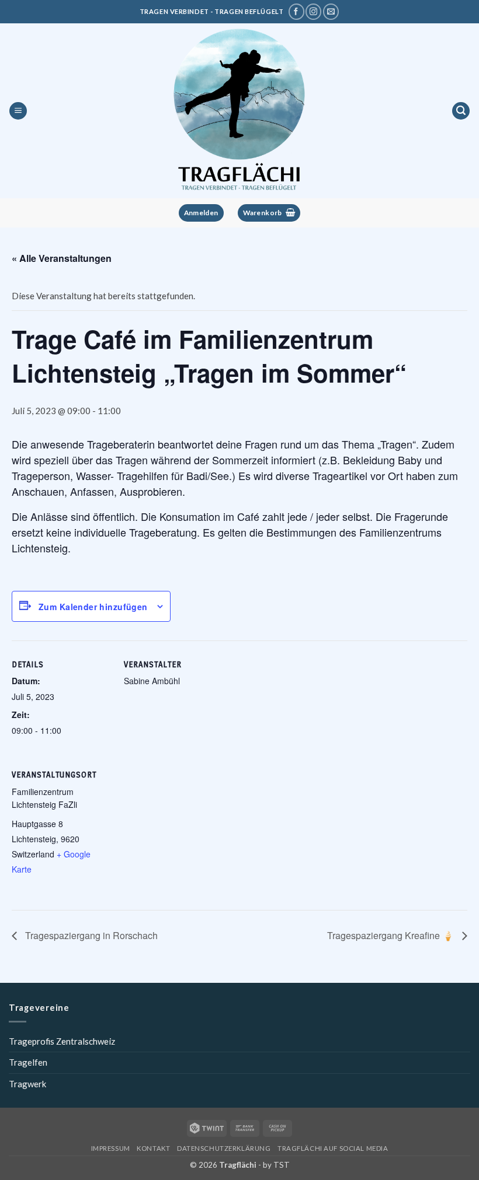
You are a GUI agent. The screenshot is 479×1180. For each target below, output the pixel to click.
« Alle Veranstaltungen (62, 258)
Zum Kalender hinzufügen (93, 606)
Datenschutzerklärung (223, 1148)
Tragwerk (27, 1084)
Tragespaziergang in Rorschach (90, 935)
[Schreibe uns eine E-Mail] (331, 11)
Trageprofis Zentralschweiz (62, 1041)
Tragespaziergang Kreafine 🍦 (391, 935)
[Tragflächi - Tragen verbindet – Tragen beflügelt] (239, 110)
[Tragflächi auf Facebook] (296, 11)
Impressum (110, 1148)
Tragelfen (28, 1062)
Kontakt (153, 1148)
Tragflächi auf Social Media (332, 1148)
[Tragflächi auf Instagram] (313, 11)
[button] (18, 111)
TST (281, 1165)
